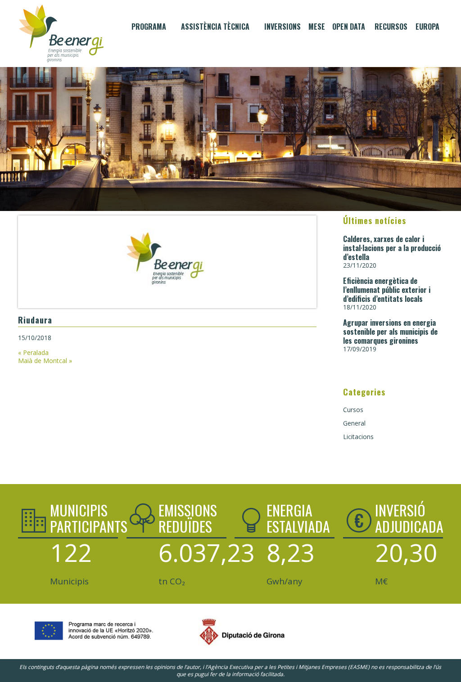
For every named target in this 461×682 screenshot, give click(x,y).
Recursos (391, 26)
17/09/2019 (359, 349)
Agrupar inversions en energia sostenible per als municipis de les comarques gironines (390, 331)
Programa (148, 26)
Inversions (282, 26)
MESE (316, 26)
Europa (427, 26)
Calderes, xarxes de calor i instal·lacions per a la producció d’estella (392, 247)
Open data (348, 26)
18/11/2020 (359, 307)
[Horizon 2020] (92, 642)
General (354, 423)
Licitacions (358, 436)
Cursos (353, 409)
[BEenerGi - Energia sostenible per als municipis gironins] (61, 33)
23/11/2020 (359, 265)
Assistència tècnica (215, 26)
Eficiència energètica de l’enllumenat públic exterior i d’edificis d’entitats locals (386, 289)
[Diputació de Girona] (224, 646)
